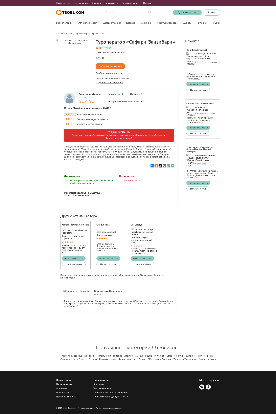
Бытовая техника (112, 22)
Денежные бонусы (130, 3)
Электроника (131, 355)
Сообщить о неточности (109, 73)
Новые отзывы (63, 3)
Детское (130, 22)
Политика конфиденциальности (110, 396)
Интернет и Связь (163, 355)
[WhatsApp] (168, 165)
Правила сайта (101, 379)
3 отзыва (211, 113)
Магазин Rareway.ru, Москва (75, 224)
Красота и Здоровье (167, 22)
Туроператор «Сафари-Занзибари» (135, 42)
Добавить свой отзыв (110, 66)
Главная (59, 33)
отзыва (100, 58)
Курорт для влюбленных (201, 108)
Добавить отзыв (187, 12)
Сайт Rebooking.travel (196, 50)
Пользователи (111, 3)
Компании (145, 22)
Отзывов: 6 (136, 93)
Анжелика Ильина (89, 93)
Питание (201, 22)
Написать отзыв (74, 264)
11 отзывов (212, 62)
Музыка (212, 359)
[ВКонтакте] (152, 165)
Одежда (187, 22)
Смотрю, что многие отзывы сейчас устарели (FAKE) (205, 56)
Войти (211, 12)
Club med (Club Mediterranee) (199, 103)
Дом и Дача (146, 355)
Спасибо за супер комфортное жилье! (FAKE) (141, 240)
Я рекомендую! (104, 235)
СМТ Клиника (103, 224)
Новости (147, 3)
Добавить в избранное (110, 82)
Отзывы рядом (81, 3)
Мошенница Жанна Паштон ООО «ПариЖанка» (204, 157)
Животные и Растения (159, 359)
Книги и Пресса (205, 355)
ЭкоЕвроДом (137, 224)
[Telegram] (172, 165)
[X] (160, 165)
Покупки (215, 22)
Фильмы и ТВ (104, 355)
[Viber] (164, 165)
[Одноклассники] (156, 165)
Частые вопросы (102, 388)
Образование (190, 359)
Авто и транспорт (88, 22)
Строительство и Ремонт (73, 359)
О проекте (96, 3)
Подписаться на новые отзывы (112, 78)
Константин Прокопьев (108, 290)
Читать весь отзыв (73, 258)
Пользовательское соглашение (110, 392)
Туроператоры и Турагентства (89, 33)
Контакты (98, 384)
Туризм (69, 33)
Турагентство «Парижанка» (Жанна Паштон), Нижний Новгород (199, 149)
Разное (142, 359)
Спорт (202, 359)
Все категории (64, 22)
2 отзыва (211, 164)
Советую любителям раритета (73, 237)
